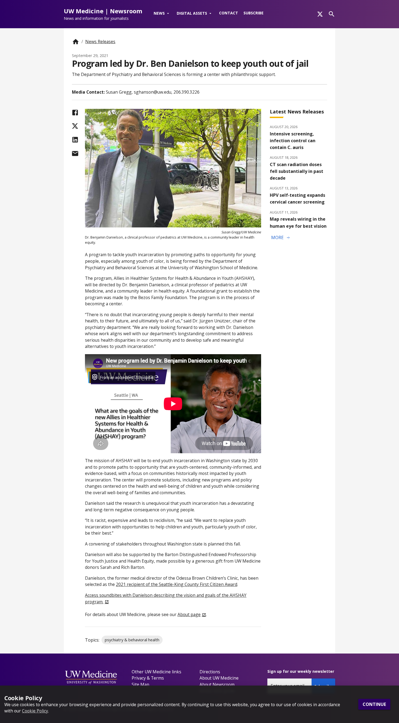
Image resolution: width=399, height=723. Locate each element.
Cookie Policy (35, 711)
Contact (228, 12)
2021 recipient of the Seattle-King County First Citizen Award (176, 584)
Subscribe (253, 12)
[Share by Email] (75, 153)
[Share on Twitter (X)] (75, 126)
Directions (209, 672)
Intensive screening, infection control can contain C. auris (292, 140)
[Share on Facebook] (75, 112)
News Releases (100, 42)
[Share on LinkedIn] (75, 139)
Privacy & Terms (148, 678)
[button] (162, 13)
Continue (374, 704)
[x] (320, 14)
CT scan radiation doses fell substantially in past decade (296, 171)
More (281, 238)
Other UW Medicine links (156, 672)
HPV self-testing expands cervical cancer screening (297, 198)
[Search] (331, 14)
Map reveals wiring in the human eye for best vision (298, 222)
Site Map (140, 684)
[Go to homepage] (75, 41)
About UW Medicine (219, 678)
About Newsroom (217, 684)
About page (189, 614)
